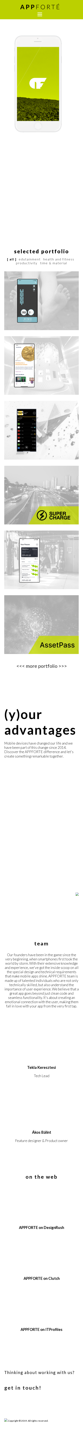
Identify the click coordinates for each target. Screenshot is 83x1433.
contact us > (14, 208)
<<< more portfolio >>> (41, 666)
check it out (27, 459)
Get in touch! (23, 1388)
